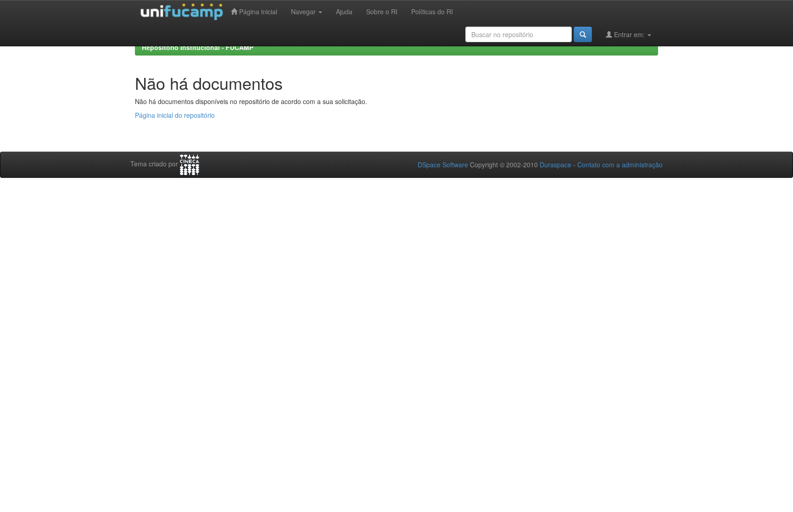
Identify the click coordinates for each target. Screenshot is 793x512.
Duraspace (555, 164)
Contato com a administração (620, 164)
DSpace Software (443, 164)
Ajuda (344, 11)
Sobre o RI (381, 11)
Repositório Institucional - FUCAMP (197, 47)
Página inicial (257, 11)
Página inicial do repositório (175, 115)
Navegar (304, 11)
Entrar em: (629, 34)
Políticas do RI (432, 11)
